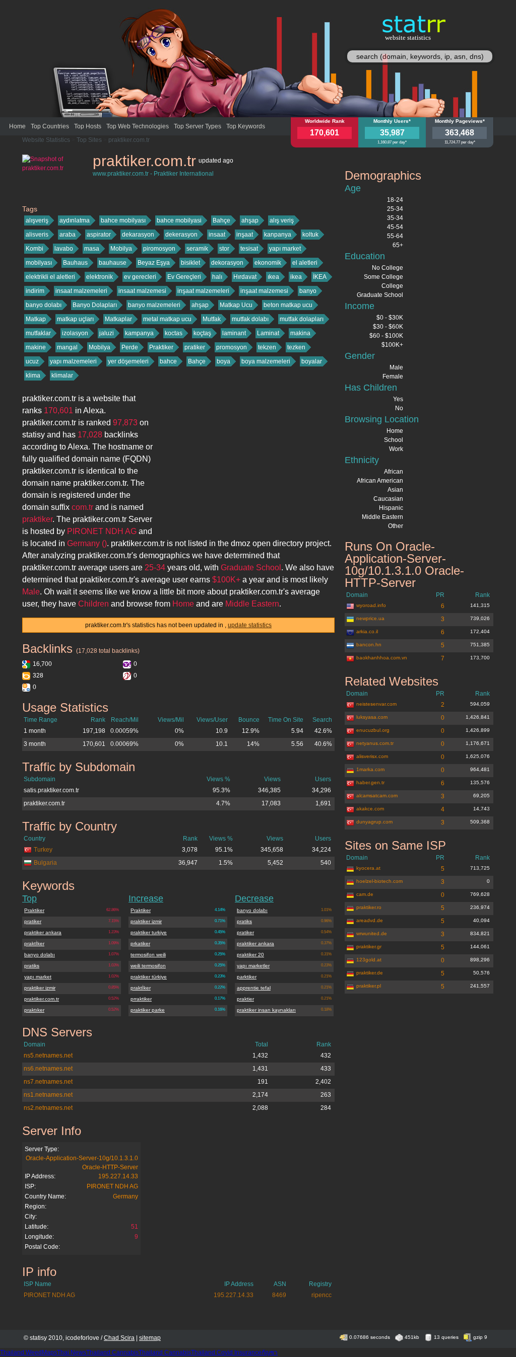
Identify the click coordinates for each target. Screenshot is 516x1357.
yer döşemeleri (128, 361)
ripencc (321, 1295)
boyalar (311, 361)
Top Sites (89, 139)
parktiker (246, 976)
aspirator (99, 234)
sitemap (150, 1337)
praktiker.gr (368, 946)
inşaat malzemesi (264, 290)
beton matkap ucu (288, 305)
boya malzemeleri (265, 361)
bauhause (112, 262)
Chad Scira (119, 1337)
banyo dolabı (43, 305)
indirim (35, 290)
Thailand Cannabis (112, 1352)
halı (217, 276)
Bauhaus (75, 262)
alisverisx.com (372, 756)
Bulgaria (45, 862)
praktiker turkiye (149, 932)
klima (33, 375)
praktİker (34, 943)
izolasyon (75, 333)
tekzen (267, 347)
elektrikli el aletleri (50, 276)
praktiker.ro (368, 907)
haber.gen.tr (370, 782)
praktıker (34, 1010)
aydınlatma (74, 220)
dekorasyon (227, 262)
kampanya (139, 333)
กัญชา (270, 1352)
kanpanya (277, 234)
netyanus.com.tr (375, 743)
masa (91, 248)
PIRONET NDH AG (112, 1186)
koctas (173, 333)
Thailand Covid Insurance (226, 1352)
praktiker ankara (42, 932)
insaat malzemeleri (81, 290)
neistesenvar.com (376, 704)
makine (36, 347)
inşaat (244, 234)
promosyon (231, 347)
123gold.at (368, 959)
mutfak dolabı (250, 319)
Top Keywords (245, 126)
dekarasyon (138, 234)
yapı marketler (253, 965)
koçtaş (202, 333)
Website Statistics (46, 139)
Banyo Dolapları (95, 305)
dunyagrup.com (374, 821)
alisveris (37, 234)
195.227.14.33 (118, 1176)
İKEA (320, 276)
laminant (234, 333)
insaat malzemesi (142, 290)
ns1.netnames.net (48, 1094)
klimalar (62, 375)
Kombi (34, 248)
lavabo (63, 248)
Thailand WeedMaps (28, 1352)
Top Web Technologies (137, 126)
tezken (296, 347)
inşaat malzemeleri (203, 290)
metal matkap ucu (167, 319)
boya (223, 361)
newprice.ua (370, 618)
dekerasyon (181, 234)
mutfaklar (38, 333)
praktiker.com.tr (129, 139)
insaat (217, 234)
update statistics (250, 625)
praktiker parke (148, 1010)
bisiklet (190, 262)
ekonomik (267, 262)
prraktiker (141, 999)
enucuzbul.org (373, 730)
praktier (245, 999)
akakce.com (370, 808)
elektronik (99, 276)
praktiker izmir (39, 988)
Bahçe (221, 220)
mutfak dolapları (302, 319)
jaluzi (106, 333)
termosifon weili (148, 954)
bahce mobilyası (123, 220)
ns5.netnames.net (48, 1055)
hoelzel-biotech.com (379, 881)
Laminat (268, 333)
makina (300, 333)
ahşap (250, 220)
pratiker (194, 347)
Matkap (36, 319)
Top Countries (50, 126)
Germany (125, 1196)
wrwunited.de (371, 933)
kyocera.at (368, 868)
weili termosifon (148, 965)
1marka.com (370, 769)
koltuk (310, 234)
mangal (67, 347)
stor (224, 248)
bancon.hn (368, 644)
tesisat (249, 248)
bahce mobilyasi (179, 220)
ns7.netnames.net (48, 1081)
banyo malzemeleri (154, 305)
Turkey (43, 849)
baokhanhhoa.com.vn (381, 657)
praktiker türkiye (149, 976)
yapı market (285, 248)
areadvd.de (369, 920)
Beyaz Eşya (154, 262)
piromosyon (159, 248)
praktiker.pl (368, 986)
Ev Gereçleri (184, 276)
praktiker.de (369, 972)
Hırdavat (244, 276)
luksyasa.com (372, 717)
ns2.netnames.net (48, 1107)
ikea (296, 276)
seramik (197, 248)
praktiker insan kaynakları (266, 1010)
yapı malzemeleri (73, 361)
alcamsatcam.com (377, 795)
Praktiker (161, 347)
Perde (129, 347)
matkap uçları (75, 319)
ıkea (273, 276)
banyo (307, 290)
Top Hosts (87, 126)
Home (17, 126)
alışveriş (37, 220)
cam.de (364, 894)
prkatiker (140, 943)
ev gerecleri (140, 276)
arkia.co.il (367, 631)
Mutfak (212, 319)
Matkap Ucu (236, 305)
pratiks (31, 965)
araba (67, 234)
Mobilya (121, 248)
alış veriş (282, 220)
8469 (279, 1295)
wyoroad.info (371, 605)
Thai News (71, 1352)
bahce (168, 361)
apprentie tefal (254, 988)
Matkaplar (118, 319)
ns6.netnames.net (48, 1068)
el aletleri (304, 262)
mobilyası (39, 262)
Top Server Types (197, 126)
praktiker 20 (250, 954)
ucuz (32, 361)
